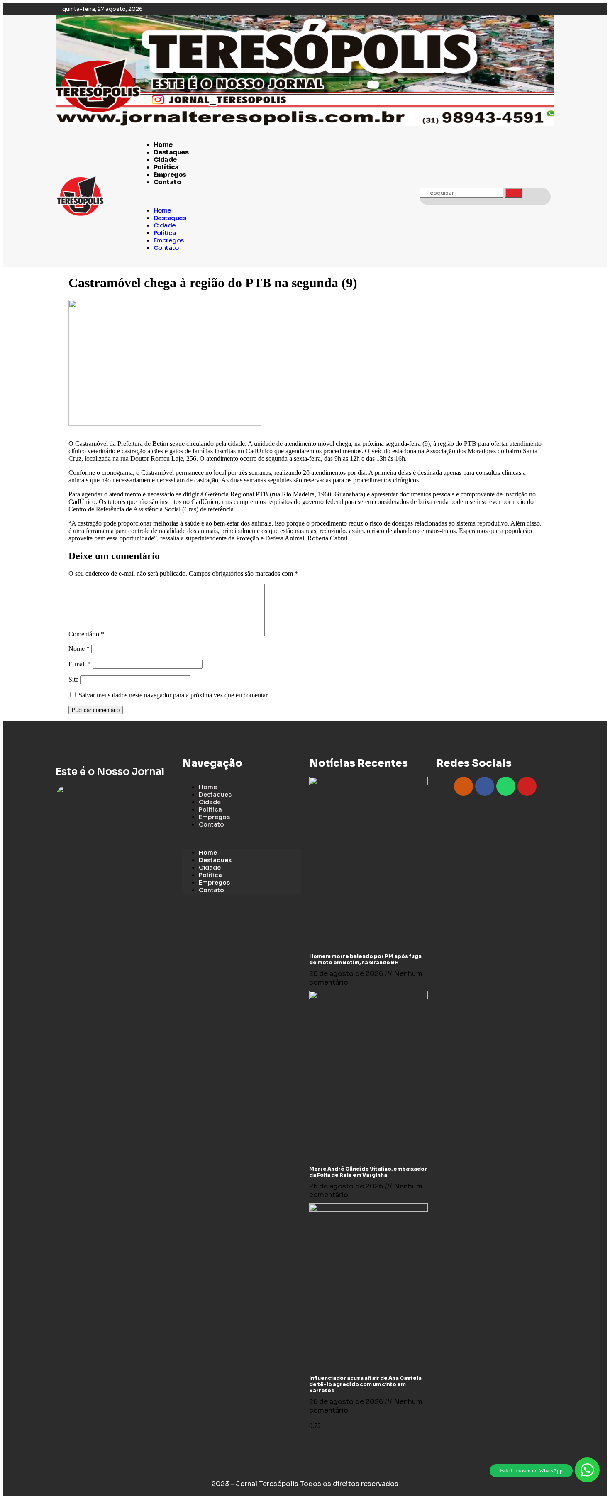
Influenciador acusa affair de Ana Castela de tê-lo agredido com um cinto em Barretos (365, 1384)
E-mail (79, 664)
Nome (79, 648)
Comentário (86, 634)
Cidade (165, 160)
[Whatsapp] (505, 786)
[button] (274, 196)
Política (166, 167)
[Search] (513, 193)
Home (163, 145)
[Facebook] (484, 786)
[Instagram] (463, 786)
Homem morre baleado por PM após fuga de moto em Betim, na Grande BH (365, 959)
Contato (167, 182)
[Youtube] (527, 786)
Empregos (170, 175)
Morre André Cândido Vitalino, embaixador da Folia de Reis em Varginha (368, 1172)
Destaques (171, 152)
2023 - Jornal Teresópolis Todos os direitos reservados (305, 1483)
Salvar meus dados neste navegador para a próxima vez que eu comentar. (173, 695)
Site (73, 679)
